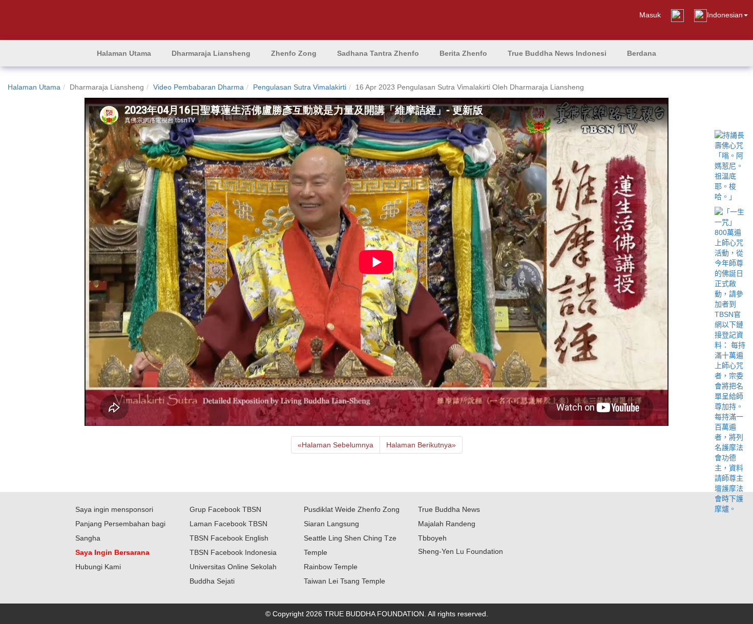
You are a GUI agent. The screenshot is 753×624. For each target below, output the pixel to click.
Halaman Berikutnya (421, 445)
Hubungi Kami (98, 567)
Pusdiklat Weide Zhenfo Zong (352, 509)
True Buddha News (449, 509)
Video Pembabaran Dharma (198, 87)
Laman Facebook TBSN (228, 524)
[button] (211, 53)
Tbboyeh (432, 538)
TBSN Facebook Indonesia (233, 552)
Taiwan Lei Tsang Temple (344, 581)
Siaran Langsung (331, 524)
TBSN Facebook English (229, 538)
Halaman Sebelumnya (335, 445)
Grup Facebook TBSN (225, 509)
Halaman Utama (34, 87)
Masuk (650, 15)
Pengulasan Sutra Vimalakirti (299, 87)
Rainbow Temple (331, 567)
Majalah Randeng (446, 524)
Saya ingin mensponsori (114, 509)
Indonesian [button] (725, 15)
